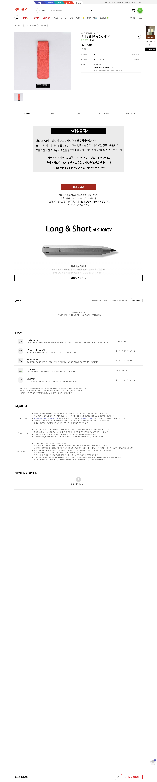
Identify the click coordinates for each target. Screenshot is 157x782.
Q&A (78, 113)
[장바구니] (133, 10)
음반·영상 (36, 18)
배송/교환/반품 (104, 113)
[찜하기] (117, 777)
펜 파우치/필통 (31, 25)
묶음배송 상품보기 (115, 70)
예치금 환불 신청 (150, 49)
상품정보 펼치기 (76, 278)
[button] (139, 37)
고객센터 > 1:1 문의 (86, 418)
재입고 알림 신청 (133, 777)
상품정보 (27, 113)
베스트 (56, 18)
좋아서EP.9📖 (92, 18)
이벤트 (70, 18)
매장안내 (133, 3)
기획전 (148, 45)
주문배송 (127, 3)
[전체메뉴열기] (16, 17)
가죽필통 (43, 25)
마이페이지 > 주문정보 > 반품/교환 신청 (46, 418)
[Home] (15, 25)
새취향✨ (26, 18)
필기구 (20, 25)
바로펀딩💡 (80, 18)
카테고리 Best (130, 113)
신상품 (63, 18)
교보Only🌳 (104, 18)
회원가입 (107, 3)
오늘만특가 (47, 18)
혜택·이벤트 (149, 41)
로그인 (113, 3)
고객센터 (140, 3)
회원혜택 (119, 3)
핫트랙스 (42, 10)
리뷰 (52, 113)
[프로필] (140, 10)
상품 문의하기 (136, 300)
